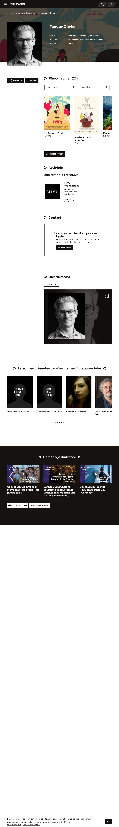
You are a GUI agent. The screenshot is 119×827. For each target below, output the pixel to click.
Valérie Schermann (18, 411)
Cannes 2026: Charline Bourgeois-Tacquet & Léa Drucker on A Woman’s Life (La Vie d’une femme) (23, 491)
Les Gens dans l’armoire (82, 139)
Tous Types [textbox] (52, 87)
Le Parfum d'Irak (53, 133)
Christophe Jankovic (49, 411)
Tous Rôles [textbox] (85, 87)
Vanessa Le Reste (76, 411)
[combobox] (60, 87)
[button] (106, 296)
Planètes (108, 133)
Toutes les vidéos (39, 505)
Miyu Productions (96, 39)
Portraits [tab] (51, 285)
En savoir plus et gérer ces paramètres (23, 825)
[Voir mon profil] (111, 4)
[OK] (108, 821)
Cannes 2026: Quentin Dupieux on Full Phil (93, 488)
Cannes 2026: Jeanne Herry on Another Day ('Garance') (56, 489)
